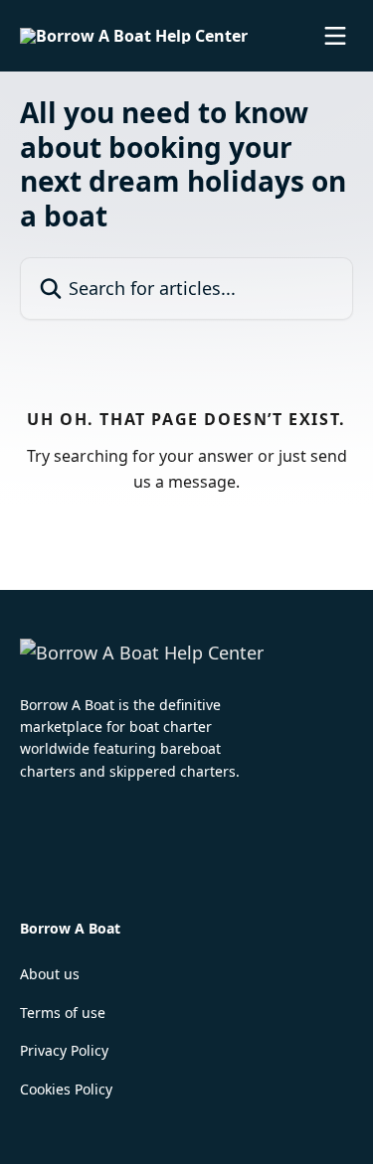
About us (50, 973)
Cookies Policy (66, 1089)
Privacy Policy (64, 1050)
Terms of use (62, 1012)
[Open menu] (335, 36)
